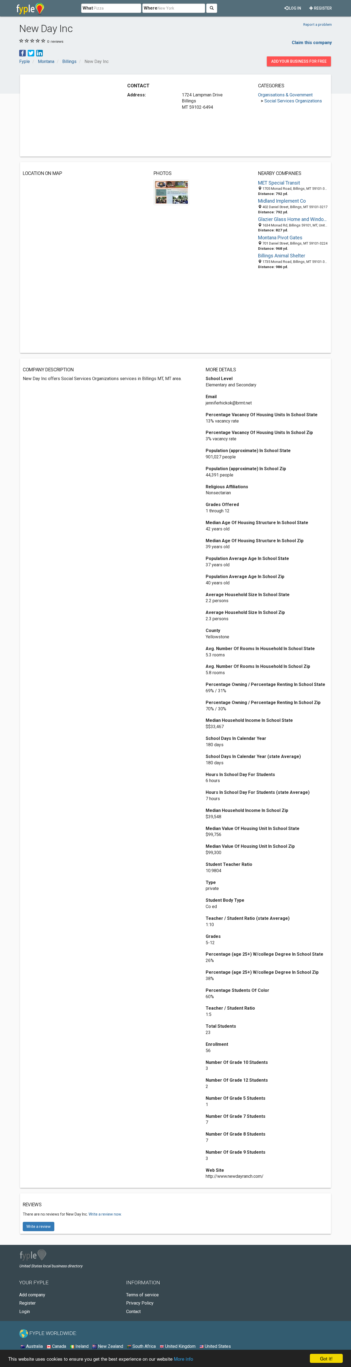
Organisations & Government (285, 94)
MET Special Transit (279, 183)
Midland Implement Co (282, 201)
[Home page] (30, 8)
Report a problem (317, 24)
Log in (294, 8)
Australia (34, 1346)
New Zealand (110, 1346)
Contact (133, 1311)
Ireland (81, 1346)
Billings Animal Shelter (281, 256)
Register (322, 8)
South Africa (143, 1346)
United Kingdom (180, 1346)
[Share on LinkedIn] (39, 52)
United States (217, 1346)
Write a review (38, 1226)
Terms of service (142, 1294)
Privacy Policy (140, 1303)
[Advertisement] (69, 115)
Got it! (326, 1358)
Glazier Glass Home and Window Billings (293, 219)
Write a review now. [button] (105, 1214)
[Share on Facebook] (22, 52)
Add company (32, 1294)
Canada (58, 1346)
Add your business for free (299, 61)
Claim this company (312, 42)
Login (24, 1311)
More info (183, 1358)
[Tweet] (31, 52)
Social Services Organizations (293, 101)
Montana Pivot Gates (280, 237)
